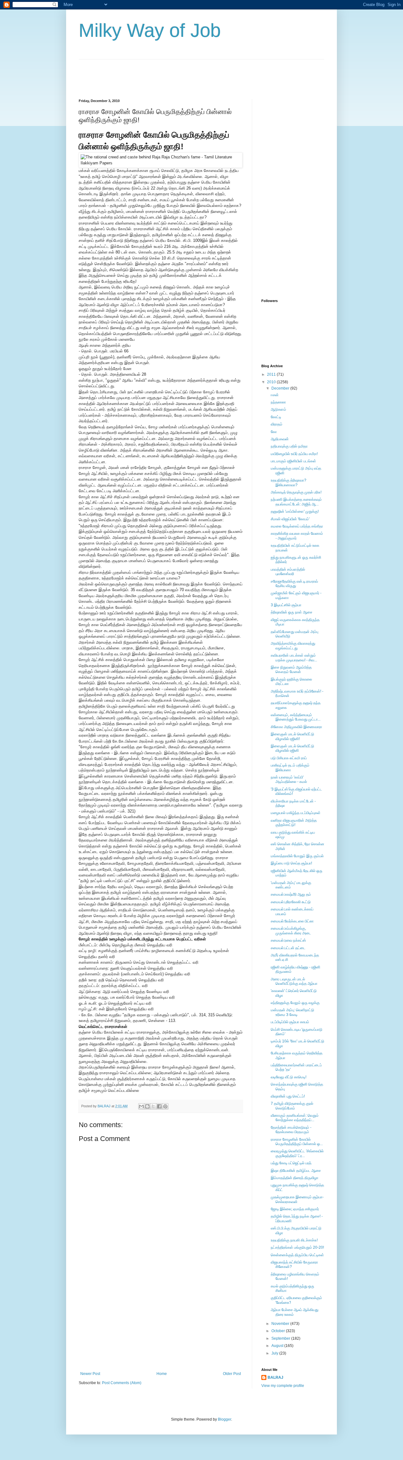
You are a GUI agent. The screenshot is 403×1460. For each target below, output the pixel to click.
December (280, 388)
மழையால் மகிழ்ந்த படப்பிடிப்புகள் (296, 813)
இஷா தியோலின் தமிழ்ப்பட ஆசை (296, 1170)
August (277, 1345)
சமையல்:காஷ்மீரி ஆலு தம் (291, 894)
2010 (272, 382)
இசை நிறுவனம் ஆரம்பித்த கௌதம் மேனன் (291, 669)
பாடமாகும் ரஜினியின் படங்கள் (293, 461)
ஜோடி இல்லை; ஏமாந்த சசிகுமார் (295, 1209)
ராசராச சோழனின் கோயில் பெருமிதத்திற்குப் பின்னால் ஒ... (297, 1141)
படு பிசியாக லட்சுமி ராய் (289, 758)
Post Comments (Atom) (121, 1383)
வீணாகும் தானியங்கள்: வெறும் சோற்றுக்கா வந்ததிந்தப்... (295, 1117)
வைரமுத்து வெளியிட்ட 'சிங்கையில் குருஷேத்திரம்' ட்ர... (297, 1153)
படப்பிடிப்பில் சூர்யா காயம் (290, 1022)
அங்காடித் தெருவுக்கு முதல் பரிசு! (296, 492)
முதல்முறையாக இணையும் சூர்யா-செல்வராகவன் (297, 1199)
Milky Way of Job (150, 30)
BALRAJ (275, 1377)
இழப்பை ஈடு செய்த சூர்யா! (291, 863)
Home (161, 1374)
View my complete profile (282, 1385)
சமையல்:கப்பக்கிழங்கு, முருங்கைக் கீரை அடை (291, 930)
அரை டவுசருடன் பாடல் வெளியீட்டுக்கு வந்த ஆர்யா (294, 981)
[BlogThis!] (147, 1106)
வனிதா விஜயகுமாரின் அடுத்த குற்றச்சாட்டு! (294, 822)
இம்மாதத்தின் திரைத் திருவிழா (294, 1178)
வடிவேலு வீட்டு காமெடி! (288, 1077)
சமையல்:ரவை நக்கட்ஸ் (288, 940)
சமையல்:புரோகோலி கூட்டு (291, 902)
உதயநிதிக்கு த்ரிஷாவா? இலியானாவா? (288, 482)
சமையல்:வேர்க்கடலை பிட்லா (292, 921)
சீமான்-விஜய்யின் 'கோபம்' (290, 519)
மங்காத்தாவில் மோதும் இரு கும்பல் (297, 856)
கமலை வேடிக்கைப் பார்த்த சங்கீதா (297, 526)
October (278, 1331)
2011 (272, 374)
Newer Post (90, 1374)
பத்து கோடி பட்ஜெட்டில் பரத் (291, 1163)
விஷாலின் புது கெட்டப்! (288, 1096)
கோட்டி (276, 417)
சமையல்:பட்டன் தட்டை (288, 948)
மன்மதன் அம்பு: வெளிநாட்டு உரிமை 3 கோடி (292, 1012)
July (275, 1353)
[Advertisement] (193, 74)
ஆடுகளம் (278, 409)
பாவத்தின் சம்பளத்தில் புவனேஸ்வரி (288, 571)
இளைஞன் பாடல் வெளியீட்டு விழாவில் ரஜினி (292, 748)
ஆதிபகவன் (280, 439)
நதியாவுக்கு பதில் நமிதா (289, 446)
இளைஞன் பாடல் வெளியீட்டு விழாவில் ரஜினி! (292, 736)
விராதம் (276, 424)
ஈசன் (275, 395)
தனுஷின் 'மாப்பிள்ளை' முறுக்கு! (295, 511)
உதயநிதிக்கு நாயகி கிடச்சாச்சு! (294, 1240)
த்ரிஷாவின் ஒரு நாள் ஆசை (291, 612)
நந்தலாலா (278, 402)
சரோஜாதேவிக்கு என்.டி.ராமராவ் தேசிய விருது (294, 583)
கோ (274, 432)
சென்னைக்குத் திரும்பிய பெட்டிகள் (297, 1255)
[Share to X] (153, 1106)
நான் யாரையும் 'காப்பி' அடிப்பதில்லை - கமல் (289, 779)
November (280, 1323)
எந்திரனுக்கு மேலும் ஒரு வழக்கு (295, 1003)
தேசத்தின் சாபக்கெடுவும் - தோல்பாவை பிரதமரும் (291, 1129)
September (281, 1338)
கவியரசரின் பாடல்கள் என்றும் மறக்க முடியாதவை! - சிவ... (294, 657)
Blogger (224, 1419)
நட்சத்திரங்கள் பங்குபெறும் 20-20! (297, 1247)
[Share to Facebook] (159, 1106)
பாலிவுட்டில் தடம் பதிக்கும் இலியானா (290, 767)
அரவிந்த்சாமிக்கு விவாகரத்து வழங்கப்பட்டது (293, 645)
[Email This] (141, 1106)
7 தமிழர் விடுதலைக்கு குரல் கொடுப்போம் (292, 1105)
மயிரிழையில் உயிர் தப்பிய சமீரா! (294, 454)
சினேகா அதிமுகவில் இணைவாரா (296, 727)
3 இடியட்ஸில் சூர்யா (286, 605)
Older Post (232, 1374)
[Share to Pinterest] (165, 1106)
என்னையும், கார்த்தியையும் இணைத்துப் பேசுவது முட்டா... (296, 717)
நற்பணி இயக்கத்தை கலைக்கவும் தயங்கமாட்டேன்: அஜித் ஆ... (296, 501)
